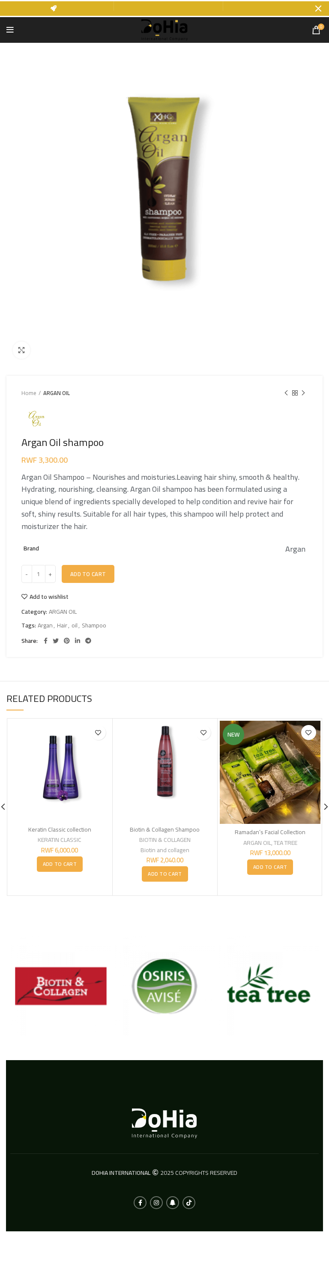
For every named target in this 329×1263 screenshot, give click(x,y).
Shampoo (94, 625)
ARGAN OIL (56, 393)
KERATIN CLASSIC (59, 840)
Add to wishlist (49, 597)
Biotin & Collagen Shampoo (165, 829)
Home (28, 393)
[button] (60, 864)
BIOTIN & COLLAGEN (165, 840)
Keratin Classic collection (59, 829)
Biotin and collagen (165, 850)
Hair (62, 625)
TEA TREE (285, 843)
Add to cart (88, 574)
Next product (303, 393)
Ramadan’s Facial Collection (270, 832)
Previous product (286, 393)
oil (75, 625)
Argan (45, 625)
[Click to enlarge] (21, 350)
